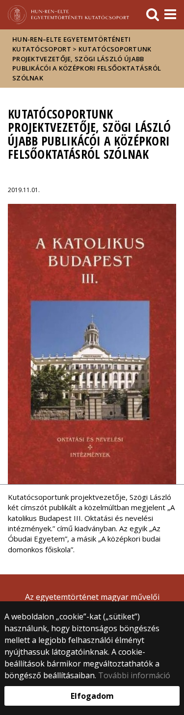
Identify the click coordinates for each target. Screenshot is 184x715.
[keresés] (152, 14)
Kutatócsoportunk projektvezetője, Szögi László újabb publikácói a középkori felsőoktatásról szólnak (86, 63)
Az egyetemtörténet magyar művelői (92, 597)
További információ (134, 675)
